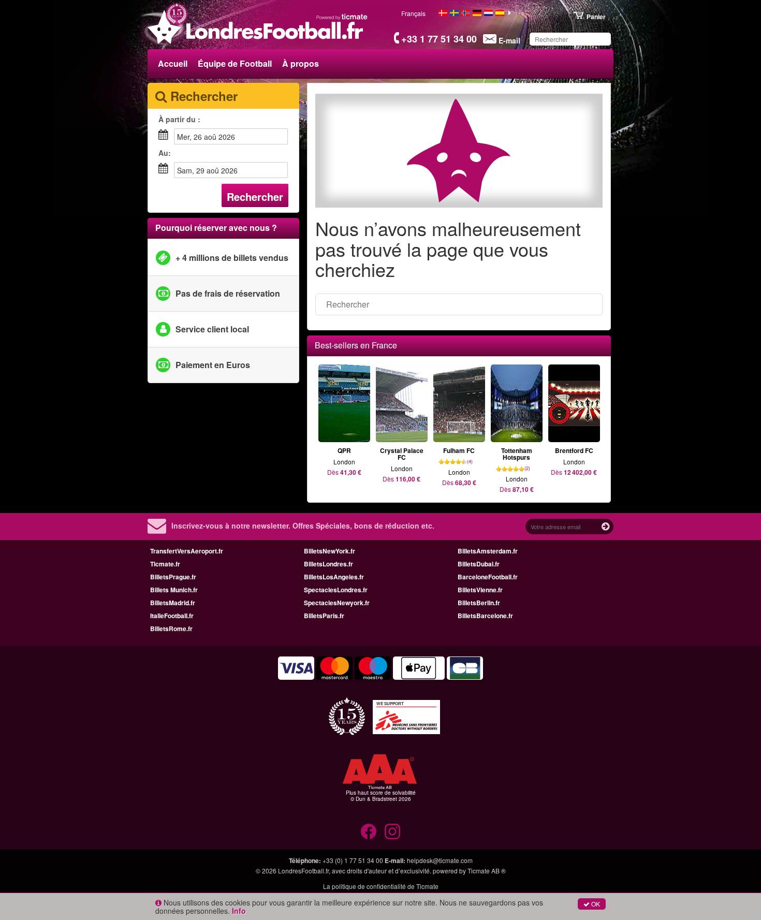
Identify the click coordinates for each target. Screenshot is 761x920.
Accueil (172, 63)
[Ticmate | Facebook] (368, 831)
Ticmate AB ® (486, 870)
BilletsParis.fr (324, 615)
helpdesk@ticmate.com (440, 860)
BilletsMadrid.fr (172, 602)
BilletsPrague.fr (173, 576)
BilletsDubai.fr (479, 563)
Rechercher (255, 196)
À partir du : (179, 119)
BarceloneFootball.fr (488, 576)
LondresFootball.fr (303, 870)
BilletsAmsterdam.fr (488, 551)
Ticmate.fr (165, 563)
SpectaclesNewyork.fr (337, 602)
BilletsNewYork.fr (329, 551)
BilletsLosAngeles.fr (334, 576)
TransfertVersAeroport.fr (186, 551)
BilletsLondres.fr (328, 563)
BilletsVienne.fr (480, 589)
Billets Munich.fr (174, 589)
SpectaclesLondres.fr (336, 589)
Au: (164, 153)
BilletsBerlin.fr (479, 602)
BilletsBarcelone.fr (485, 615)
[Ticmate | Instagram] (392, 831)
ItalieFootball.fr (172, 615)
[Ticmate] (342, 16)
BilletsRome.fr (171, 628)
